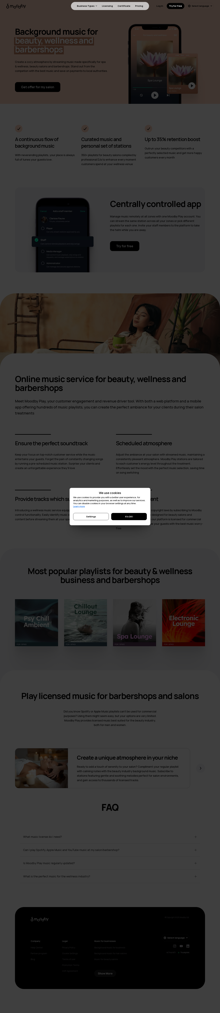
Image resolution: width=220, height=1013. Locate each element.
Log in (159, 6)
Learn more (79, 506)
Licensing (107, 6)
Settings (91, 516)
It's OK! (129, 516)
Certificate (124, 6)
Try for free (175, 6)
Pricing (139, 6)
